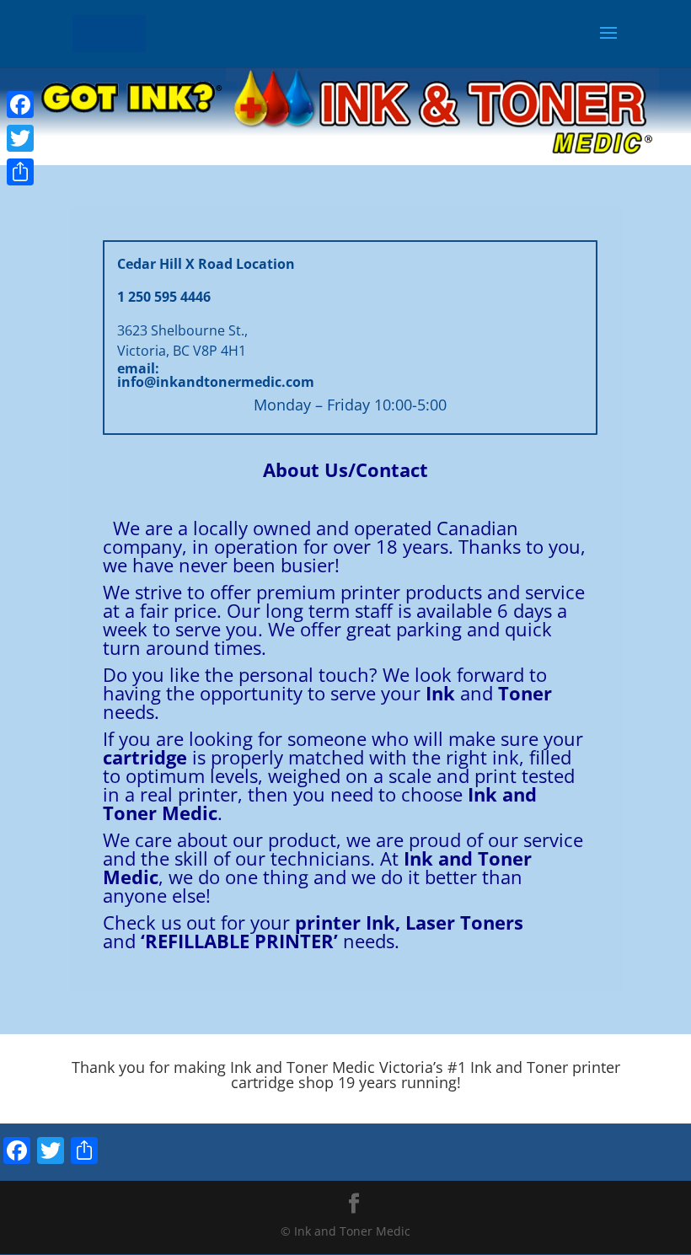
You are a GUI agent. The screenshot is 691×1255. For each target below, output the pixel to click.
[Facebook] (20, 104)
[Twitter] (20, 138)
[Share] (20, 172)
